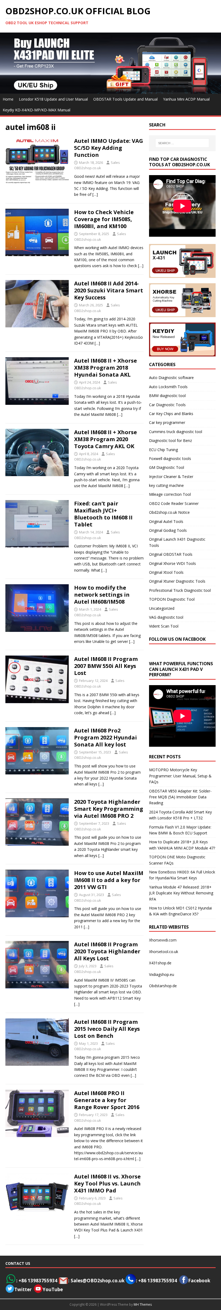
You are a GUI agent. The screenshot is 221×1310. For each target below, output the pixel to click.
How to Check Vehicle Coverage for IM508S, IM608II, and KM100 (104, 219)
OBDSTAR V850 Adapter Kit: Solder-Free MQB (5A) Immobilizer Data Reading (180, 797)
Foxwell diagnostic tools (170, 458)
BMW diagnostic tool (167, 395)
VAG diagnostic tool (166, 617)
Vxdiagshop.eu (161, 974)
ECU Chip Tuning (163, 449)
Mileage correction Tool (170, 494)
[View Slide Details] (110, 63)
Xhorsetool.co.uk (163, 951)
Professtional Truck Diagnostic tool (180, 590)
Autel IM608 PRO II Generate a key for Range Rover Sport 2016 (106, 1100)
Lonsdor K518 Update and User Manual (53, 99)
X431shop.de (160, 962)
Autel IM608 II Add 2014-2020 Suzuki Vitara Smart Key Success (108, 290)
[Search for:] (182, 143)
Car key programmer (167, 422)
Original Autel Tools (166, 521)
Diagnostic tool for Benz (170, 440)
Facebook (199, 1280)
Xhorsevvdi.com (163, 940)
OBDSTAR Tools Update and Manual (125, 99)
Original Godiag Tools (168, 530)
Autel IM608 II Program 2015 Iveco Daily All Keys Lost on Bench (107, 1028)
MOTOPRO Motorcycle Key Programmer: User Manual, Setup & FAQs (180, 775)
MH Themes (143, 1304)
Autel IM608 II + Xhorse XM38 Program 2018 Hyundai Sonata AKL (105, 367)
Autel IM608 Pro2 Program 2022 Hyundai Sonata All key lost (105, 737)
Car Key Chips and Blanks (171, 413)
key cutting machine (166, 485)
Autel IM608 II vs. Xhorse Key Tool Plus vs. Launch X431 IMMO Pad (107, 1183)
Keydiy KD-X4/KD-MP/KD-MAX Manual (36, 109)
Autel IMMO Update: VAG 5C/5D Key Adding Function (108, 147)
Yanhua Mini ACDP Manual (186, 99)
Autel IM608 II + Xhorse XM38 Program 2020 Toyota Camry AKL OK (105, 439)
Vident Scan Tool (163, 626)
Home (8, 99)
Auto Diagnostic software (171, 377)
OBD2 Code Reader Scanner (174, 503)
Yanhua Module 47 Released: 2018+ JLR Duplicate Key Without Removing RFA (181, 893)
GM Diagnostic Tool (166, 467)
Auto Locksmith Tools (168, 386)
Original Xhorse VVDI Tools (172, 563)
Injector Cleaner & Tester (171, 476)
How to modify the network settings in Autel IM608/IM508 (102, 594)
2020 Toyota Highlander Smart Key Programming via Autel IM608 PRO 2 (108, 808)
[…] (95, 194)
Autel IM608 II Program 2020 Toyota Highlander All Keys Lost (107, 951)
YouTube (53, 1289)
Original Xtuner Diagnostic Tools (177, 581)
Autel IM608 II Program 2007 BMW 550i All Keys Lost (106, 666)
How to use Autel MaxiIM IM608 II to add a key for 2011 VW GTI (108, 880)
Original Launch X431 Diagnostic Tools (177, 542)
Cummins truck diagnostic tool (175, 431)
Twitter (23, 1289)
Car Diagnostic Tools (167, 404)
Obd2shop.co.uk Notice (169, 512)
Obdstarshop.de (163, 985)
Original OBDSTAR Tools (170, 554)
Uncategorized (161, 608)
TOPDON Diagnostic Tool (172, 599)
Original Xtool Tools (166, 572)
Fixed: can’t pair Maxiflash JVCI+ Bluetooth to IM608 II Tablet (103, 514)
